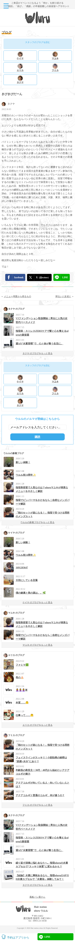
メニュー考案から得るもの (17, 296)
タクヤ (11, 103)
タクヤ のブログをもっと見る (37, 353)
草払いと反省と (63, 296)
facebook (19, 277)
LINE (65, 277)
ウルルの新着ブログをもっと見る (37, 522)
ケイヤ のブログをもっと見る (37, 602)
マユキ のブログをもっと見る (37, 645)
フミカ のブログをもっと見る (37, 805)
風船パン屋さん (37, 897)
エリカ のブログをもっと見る (37, 725)
